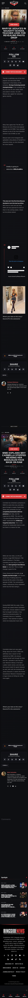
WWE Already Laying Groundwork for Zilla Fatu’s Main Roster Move (8, 886)
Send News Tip (9, 963)
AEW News (3, 902)
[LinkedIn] (15, 61)
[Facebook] (4, 61)
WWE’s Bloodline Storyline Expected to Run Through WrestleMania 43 (9, 896)
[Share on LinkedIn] (12, 369)
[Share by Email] (23, 369)
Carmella (5, 765)
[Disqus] (14, 843)
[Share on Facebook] (4, 369)
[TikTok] (16, 959)
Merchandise (7, 967)
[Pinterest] (19, 61)
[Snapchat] (14, 65)
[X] (8, 61)
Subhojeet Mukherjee (10, 41)
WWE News (14, 24)
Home (2, 432)
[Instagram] (10, 65)
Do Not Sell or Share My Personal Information (14, 983)
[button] (25, 3)
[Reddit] (17, 65)
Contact (22, 967)
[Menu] (3, 3)
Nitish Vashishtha (10, 466)
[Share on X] (8, 369)
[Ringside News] (14, 3)
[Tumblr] (24, 955)
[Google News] (12, 61)
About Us (15, 967)
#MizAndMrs (18, 169)
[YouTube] (23, 61)
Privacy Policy (20, 971)
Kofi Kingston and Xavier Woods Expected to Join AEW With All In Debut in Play (8, 906)
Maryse (4, 375)
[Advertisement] (14, 188)
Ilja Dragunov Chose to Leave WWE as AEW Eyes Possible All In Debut (8, 915)
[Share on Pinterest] (15, 369)
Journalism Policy (8, 971)
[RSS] (20, 959)
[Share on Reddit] (19, 369)
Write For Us (19, 963)
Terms (14, 975)
